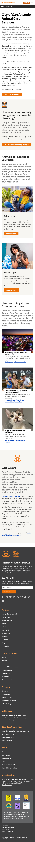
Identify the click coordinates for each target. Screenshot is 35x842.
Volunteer (5, 677)
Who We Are (6, 633)
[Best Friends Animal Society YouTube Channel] (22, 597)
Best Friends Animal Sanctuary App (14, 715)
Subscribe (7, 592)
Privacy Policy (5, 829)
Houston (5, 691)
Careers (4, 752)
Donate (26, 2)
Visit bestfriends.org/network (16, 534)
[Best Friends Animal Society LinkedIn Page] (14, 597)
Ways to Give (6, 630)
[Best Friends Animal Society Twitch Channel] (29, 597)
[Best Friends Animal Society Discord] (3, 601)
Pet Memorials (7, 670)
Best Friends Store (8, 734)
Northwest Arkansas (9, 701)
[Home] (9, 3)
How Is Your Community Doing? (16, 145)
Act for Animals (7, 620)
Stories (4, 624)
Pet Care (4, 636)
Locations (5, 640)
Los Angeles (6, 694)
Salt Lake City (6, 704)
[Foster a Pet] (17, 269)
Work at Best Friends (9, 680)
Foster (4, 664)
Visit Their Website (11, 95)
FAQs (3, 761)
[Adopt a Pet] (17, 212)
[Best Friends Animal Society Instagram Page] (7, 597)
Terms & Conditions (7, 831)
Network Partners (8, 737)
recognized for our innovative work (16, 816)
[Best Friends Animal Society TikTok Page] (25, 597)
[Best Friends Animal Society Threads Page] (18, 597)
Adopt (4, 627)
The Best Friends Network (11, 496)
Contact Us (5, 825)
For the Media (6, 758)
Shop (3, 643)
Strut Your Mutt (7, 741)
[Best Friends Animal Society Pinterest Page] (11, 597)
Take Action (6, 673)
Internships (6, 755)
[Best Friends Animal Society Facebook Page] (3, 597)
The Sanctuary (6, 617)
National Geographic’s (19, 779)
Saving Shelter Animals (9, 614)
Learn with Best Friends (10, 667)
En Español (5, 646)
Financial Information (9, 768)
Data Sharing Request (8, 827)
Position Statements (9, 765)
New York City (7, 697)
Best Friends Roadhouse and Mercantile (15, 731)
